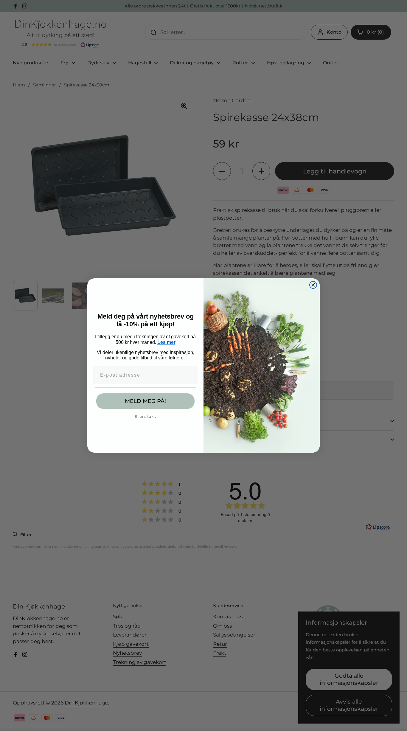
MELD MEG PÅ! (145, 401)
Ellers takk (145, 416)
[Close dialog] (313, 284)
